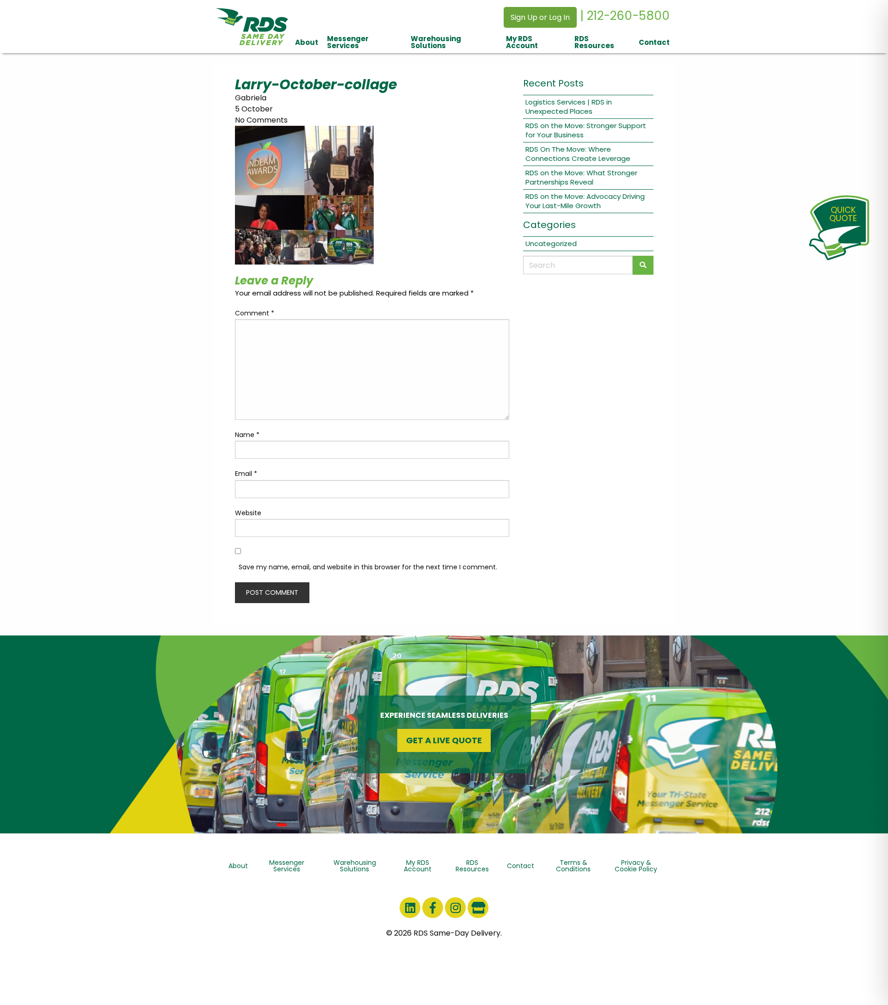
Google (478, 907)
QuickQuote (843, 214)
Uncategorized (551, 243)
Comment (254, 313)
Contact (654, 42)
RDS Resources (594, 42)
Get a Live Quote (444, 740)
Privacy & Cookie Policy (636, 866)
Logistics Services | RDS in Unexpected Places (568, 106)
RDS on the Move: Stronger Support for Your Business (585, 130)
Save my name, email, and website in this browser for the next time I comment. (368, 567)
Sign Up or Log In (540, 17)
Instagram (455, 907)
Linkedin (410, 907)
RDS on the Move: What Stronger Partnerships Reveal (581, 177)
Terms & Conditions (573, 866)
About (306, 42)
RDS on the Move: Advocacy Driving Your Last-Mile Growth (585, 200)
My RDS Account (522, 42)
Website (248, 513)
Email (246, 473)
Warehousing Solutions (436, 42)
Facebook (432, 907)
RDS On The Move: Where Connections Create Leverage (577, 153)
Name (247, 434)
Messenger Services (348, 42)
